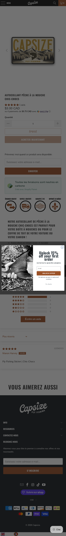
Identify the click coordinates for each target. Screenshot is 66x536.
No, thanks (49, 284)
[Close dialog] (62, 247)
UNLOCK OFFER (48, 273)
